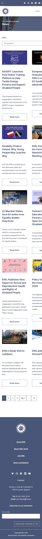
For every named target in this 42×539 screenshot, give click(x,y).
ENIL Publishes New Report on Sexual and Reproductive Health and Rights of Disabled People (14, 286)
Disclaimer (30, 535)
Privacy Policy (12, 535)
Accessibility (22, 535)
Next (23, 398)
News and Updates (21, 463)
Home (4, 21)
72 (34, 398)
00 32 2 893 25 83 (23, 496)
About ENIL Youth (21, 449)
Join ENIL (21, 456)
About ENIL (21, 442)
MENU (38, 11)
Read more (14, 117)
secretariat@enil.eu (23, 499)
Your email (6, 512)
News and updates (13, 21)
